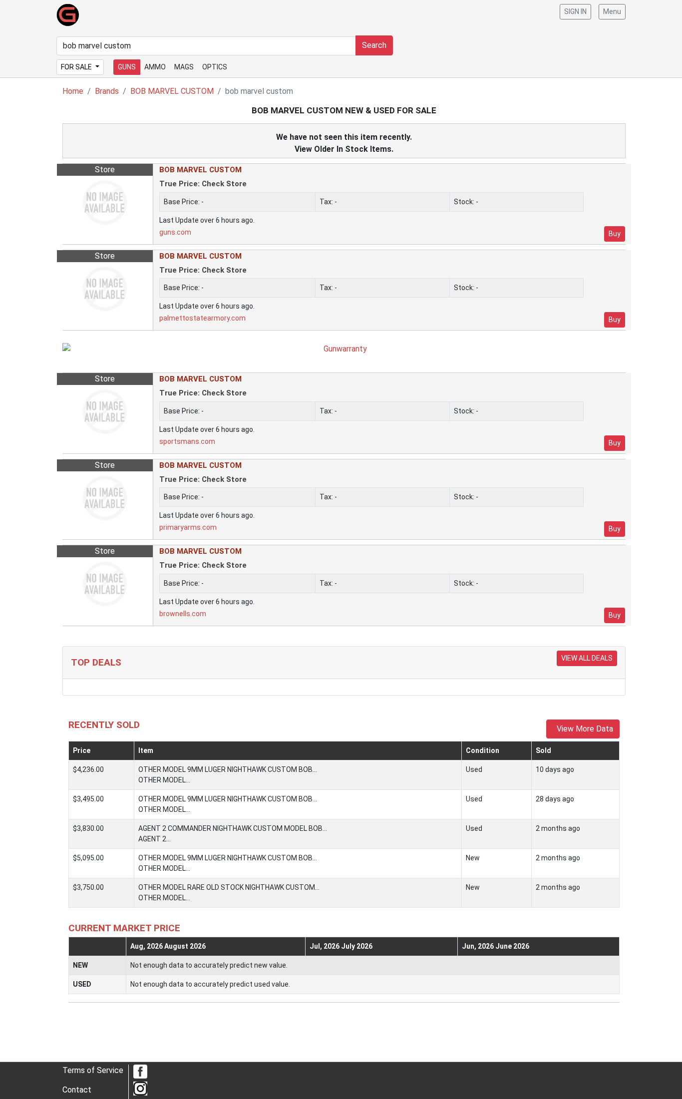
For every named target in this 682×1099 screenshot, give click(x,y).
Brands (107, 91)
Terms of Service (92, 1070)
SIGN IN (575, 11)
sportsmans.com (187, 441)
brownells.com (182, 614)
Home (72, 91)
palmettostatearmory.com (202, 318)
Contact (76, 1090)
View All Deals (587, 658)
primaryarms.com (188, 527)
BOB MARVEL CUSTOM (172, 91)
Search (374, 45)
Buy (615, 234)
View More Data (583, 728)
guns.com (175, 232)
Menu (612, 11)
